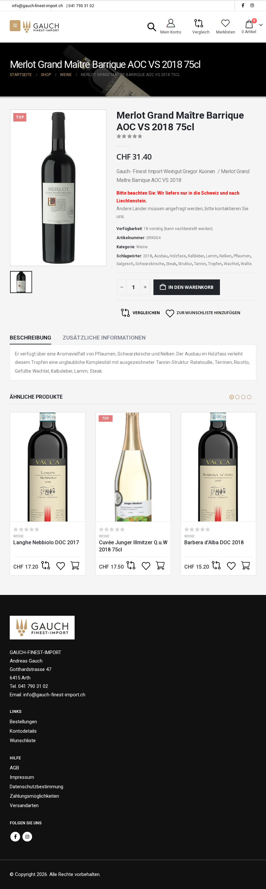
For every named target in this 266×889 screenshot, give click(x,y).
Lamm (211, 256)
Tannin (200, 264)
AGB (14, 768)
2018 (147, 256)
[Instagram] (252, 5)
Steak (171, 264)
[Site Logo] (41, 27)
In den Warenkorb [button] (74, 566)
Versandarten (24, 805)
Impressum (22, 777)
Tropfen (215, 264)
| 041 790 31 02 (80, 6)
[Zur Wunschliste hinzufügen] (61, 566)
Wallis (246, 264)
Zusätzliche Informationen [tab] (104, 337)
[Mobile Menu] (15, 25)
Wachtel (231, 264)
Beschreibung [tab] (30, 337)
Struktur (185, 264)
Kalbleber (196, 256)
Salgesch (124, 264)
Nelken (225, 256)
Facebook (15, 837)
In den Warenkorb (190, 287)
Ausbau (161, 256)
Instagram (27, 837)
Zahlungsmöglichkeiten (34, 796)
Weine (142, 247)
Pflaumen (242, 256)
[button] (152, 27)
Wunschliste (23, 740)
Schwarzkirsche (149, 264)
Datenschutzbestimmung (36, 787)
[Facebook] (243, 5)
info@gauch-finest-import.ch (37, 6)
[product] (47, 467)
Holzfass (178, 256)
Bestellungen (23, 722)
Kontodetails (23, 731)
